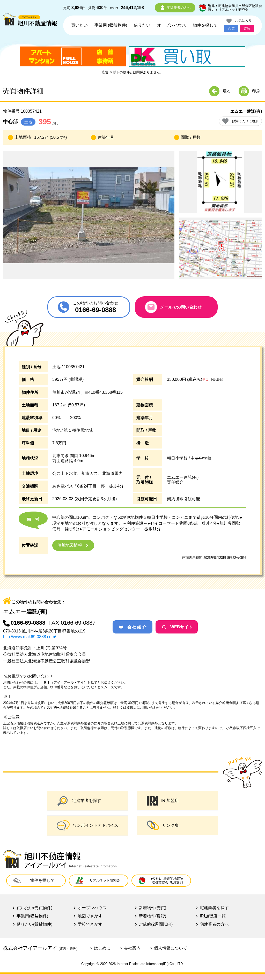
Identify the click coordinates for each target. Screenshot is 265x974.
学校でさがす (90, 924)
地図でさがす (90, 916)
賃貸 (247, 28)
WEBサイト (181, 627)
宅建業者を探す (86, 800)
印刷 (256, 91)
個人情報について (170, 948)
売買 (231, 28)
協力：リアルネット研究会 (228, 10)
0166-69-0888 (28, 623)
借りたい (142, 25)
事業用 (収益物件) (110, 25)
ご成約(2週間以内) (156, 924)
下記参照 (212, 379)
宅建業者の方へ (178, 8)
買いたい (79, 25)
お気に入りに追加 (245, 121)
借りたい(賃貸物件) (34, 924)
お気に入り (242, 20)
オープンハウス (171, 25)
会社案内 (132, 948)
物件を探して (205, 25)
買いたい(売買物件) (34, 908)
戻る (227, 91)
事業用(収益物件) (32, 916)
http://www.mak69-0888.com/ (29, 637)
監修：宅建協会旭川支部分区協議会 (235, 6)
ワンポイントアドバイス (95, 825)
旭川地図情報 (69, 545)
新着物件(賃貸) (152, 916)
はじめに (102, 948)
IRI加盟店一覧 (213, 916)
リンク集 (170, 825)
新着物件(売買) (152, 908)
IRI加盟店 (170, 800)
